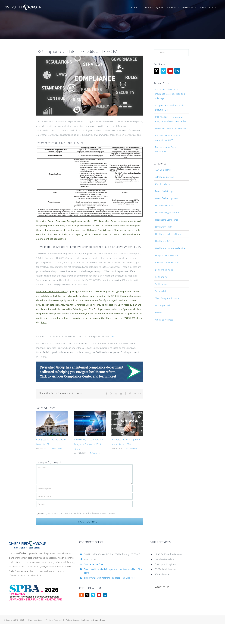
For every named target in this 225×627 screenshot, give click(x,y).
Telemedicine (161, 291)
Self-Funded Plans (164, 269)
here (112, 336)
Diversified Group (164, 191)
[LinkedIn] (177, 71)
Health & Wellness (164, 205)
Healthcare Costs (163, 226)
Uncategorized (162, 305)
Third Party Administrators (168, 298)
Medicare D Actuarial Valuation (170, 128)
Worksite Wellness (164, 319)
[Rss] (81, 595)
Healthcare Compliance (166, 219)
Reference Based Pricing (167, 262)
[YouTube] (170, 71)
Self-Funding (161, 276)
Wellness (159, 312)
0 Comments (57, 448)
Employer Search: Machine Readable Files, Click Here (110, 577)
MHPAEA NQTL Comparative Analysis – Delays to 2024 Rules (89, 444)
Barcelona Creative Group (94, 620)
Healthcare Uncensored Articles (170, 248)
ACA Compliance (163, 169)
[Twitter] (156, 71)
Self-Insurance (162, 283)
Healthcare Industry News (168, 233)
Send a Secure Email (94, 564)
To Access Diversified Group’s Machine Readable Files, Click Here (113, 571)
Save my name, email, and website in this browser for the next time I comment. (77, 513)
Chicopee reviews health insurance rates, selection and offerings (170, 94)
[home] (27, 543)
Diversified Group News (166, 198)
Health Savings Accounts (167, 212)
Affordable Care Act (164, 176)
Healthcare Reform (164, 241)
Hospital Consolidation (166, 255)
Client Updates (162, 184)
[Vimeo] (163, 71)
